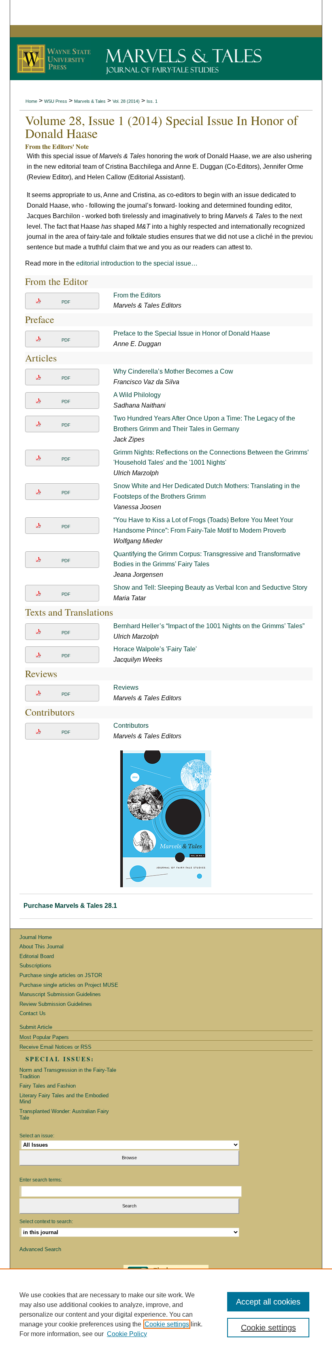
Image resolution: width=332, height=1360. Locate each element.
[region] (166, 1314)
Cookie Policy (127, 1333)
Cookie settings (167, 1324)
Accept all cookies (268, 1301)
